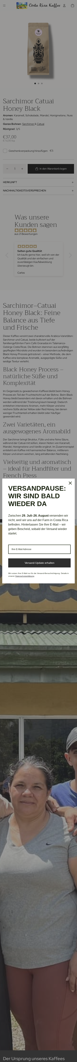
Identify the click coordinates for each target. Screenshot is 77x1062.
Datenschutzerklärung (24, 576)
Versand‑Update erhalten (39, 562)
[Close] (70, 483)
